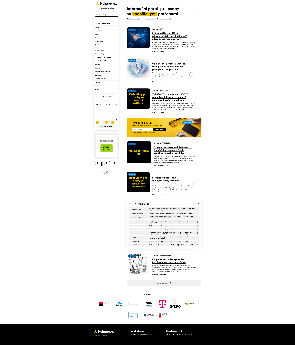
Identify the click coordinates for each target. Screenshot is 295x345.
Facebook (97, 165)
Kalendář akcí (106, 97)
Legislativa (98, 31)
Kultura (97, 38)
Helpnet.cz (108, 3)
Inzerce (97, 68)
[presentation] (138, 37)
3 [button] (106, 122)
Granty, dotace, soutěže (103, 57)
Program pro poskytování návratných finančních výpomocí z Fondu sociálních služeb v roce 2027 (173, 150)
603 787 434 (136, 334)
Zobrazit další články (163, 283)
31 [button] (97, 122)
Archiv (97, 89)
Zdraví (97, 27)
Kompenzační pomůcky (103, 71)
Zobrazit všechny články (189, 204)
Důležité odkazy (100, 79)
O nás (97, 86)
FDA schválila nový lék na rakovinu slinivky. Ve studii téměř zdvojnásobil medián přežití (169, 36)
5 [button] (112, 122)
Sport (97, 34)
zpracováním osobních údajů (148, 132)
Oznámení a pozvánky (102, 54)
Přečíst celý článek (158, 51)
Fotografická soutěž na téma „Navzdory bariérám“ (166, 179)
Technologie (99, 41)
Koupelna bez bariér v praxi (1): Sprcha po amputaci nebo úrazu (169, 261)
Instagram (114, 165)
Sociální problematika (102, 24)
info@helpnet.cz (147, 334)
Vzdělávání (98, 75)
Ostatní (97, 45)
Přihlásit (159, 129)
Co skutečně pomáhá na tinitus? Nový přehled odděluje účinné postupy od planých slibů (169, 66)
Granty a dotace (150, 19)
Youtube (106, 165)
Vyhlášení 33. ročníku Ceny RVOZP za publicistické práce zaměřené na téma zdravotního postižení (170, 97)
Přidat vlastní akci (107, 126)
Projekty (98, 82)
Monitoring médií (100, 61)
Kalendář (98, 64)
